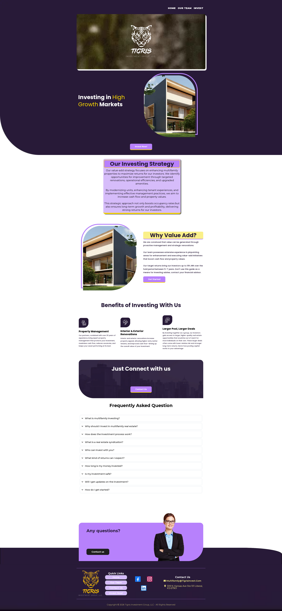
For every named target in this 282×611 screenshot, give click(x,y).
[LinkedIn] (144, 588)
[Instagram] (150, 579)
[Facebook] (138, 579)
